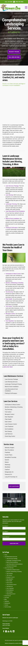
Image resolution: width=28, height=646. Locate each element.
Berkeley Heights (9, 447)
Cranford (7, 469)
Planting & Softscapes (12, 227)
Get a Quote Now (14, 486)
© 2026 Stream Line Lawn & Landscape (14, 640)
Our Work (6, 597)
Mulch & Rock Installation (12, 218)
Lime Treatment (9, 426)
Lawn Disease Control (11, 424)
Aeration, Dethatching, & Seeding (14, 283)
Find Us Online (7, 606)
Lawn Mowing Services (11, 381)
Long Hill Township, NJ (11, 477)
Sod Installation (9, 429)
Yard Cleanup (8, 431)
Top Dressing (9, 292)
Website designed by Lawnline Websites (14, 643)
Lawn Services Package (12, 186)
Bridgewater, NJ (9, 472)
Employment (7, 603)
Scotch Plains (8, 455)
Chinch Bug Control (10, 436)
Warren (7, 462)
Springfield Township (10, 457)
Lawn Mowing (9, 195)
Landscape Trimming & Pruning (13, 384)
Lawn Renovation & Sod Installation (15, 211)
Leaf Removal (8, 434)
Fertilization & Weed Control (13, 273)
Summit (7, 460)
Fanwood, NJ (8, 474)
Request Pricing (14, 51)
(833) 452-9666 (14, 1)
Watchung (7, 464)
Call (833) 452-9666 (14, 57)
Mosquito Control (10, 313)
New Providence (9, 450)
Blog (5, 599)
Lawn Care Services (8, 567)
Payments (6, 601)
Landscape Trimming (11, 204)
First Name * (5, 526)
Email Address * (6, 536)
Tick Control (9, 306)
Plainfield (7, 452)
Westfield (7, 467)
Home (5, 554)
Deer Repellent (10, 321)
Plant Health (9, 299)
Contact (6, 605)
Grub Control (8, 421)
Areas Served (7, 595)
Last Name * (5, 531)
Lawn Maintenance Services (10, 556)
